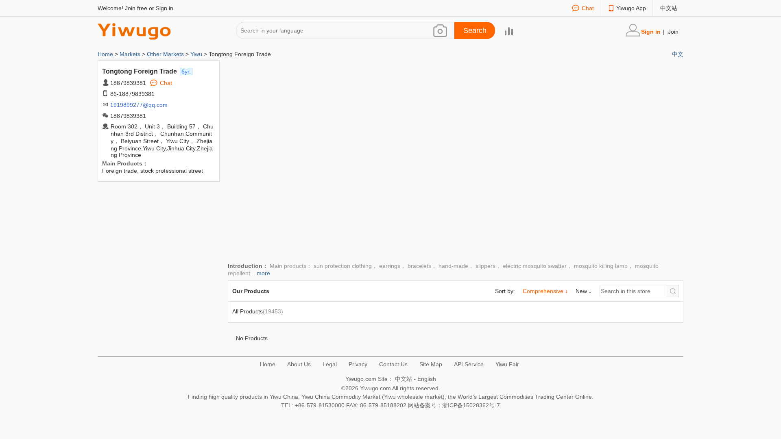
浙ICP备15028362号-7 (471, 405)
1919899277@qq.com (139, 105)
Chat (588, 8)
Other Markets (165, 54)
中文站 (668, 8)
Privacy (358, 364)
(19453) (257, 311)
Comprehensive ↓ (545, 291)
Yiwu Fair (507, 364)
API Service (469, 364)
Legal (330, 364)
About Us (299, 364)
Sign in (164, 8)
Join (673, 31)
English (426, 379)
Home (106, 54)
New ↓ (583, 291)
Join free (136, 8)
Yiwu (196, 54)
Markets (130, 54)
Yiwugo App (631, 8)
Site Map (430, 364)
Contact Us (393, 364)
